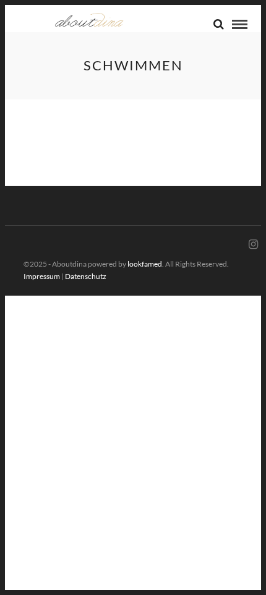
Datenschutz (85, 276)
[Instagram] (253, 244)
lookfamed (144, 263)
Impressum (42, 276)
